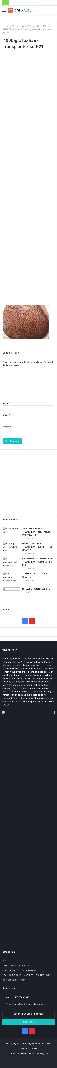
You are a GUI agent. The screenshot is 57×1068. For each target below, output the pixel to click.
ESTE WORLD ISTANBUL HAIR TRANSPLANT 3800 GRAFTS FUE (37, 561)
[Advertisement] (28, 177)
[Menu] (4, 11)
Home (8, 26)
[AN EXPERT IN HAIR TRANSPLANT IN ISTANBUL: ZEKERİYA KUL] (11, 533)
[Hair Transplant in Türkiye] (20, 10)
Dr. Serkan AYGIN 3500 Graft (36, 589)
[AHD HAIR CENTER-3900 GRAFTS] (11, 578)
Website (7, 426)
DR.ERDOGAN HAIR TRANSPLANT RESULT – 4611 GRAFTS (37, 546)
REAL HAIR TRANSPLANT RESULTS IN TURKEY (26, 975)
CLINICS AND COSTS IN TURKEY (19, 970)
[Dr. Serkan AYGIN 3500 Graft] (11, 593)
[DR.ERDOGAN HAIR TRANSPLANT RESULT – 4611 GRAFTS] (11, 548)
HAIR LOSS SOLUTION (13, 980)
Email (6, 415)
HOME (5, 960)
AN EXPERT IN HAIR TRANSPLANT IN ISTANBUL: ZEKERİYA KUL (37, 531)
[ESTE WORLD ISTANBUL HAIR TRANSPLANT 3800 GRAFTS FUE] (11, 563)
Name (6, 403)
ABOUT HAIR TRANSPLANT (16, 965)
